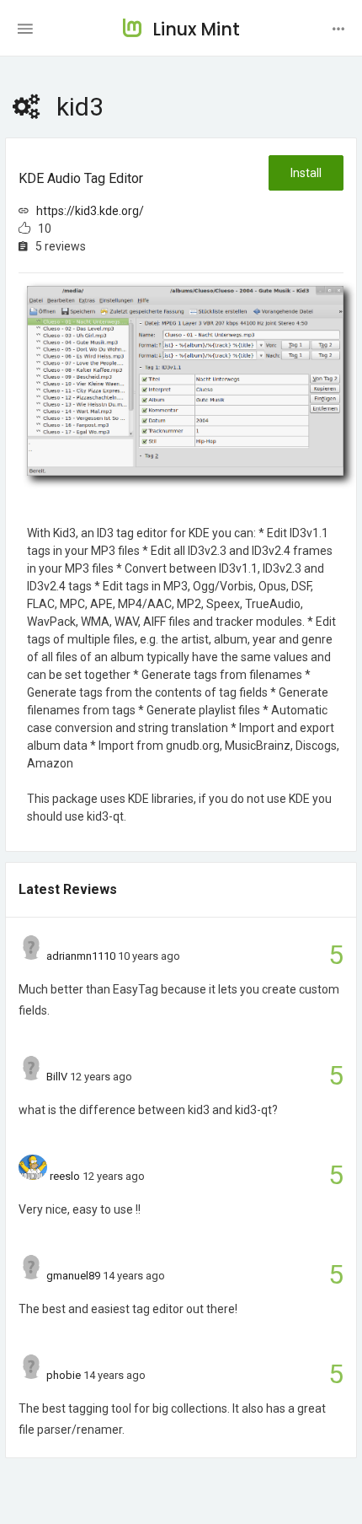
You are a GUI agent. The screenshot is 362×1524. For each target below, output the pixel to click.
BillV (56, 1076)
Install (306, 173)
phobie (63, 1375)
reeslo (65, 1176)
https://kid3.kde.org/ (90, 211)
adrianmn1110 (80, 956)
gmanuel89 (73, 1275)
